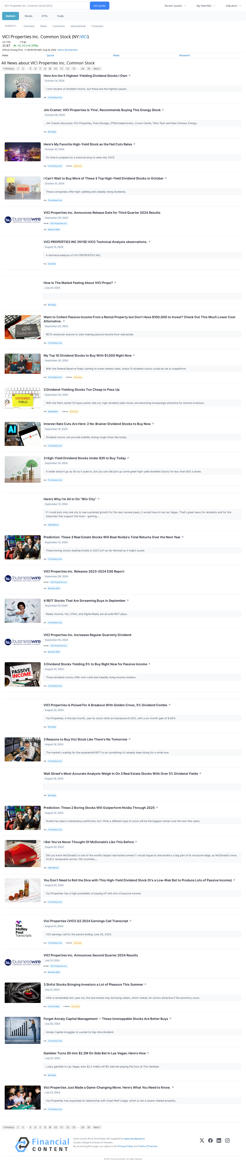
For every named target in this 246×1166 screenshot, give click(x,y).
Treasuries (97, 26)
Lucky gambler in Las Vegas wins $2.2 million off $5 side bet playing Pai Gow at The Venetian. (103, 1066)
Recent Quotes (173, 5)
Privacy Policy (125, 1146)
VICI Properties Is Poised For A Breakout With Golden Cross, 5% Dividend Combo (107, 705)
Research (184, 55)
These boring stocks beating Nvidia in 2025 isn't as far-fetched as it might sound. (96, 550)
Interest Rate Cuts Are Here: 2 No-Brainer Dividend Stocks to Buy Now (99, 424)
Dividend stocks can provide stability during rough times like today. (87, 437)
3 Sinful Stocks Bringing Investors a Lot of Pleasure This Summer (95, 984)
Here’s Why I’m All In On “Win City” (72, 499)
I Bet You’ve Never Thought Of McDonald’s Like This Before (90, 842)
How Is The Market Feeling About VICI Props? (80, 283)
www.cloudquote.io (134, 1138)
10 (55, 68)
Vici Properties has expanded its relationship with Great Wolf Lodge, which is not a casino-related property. (111, 1100)
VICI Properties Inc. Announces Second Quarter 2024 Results (91, 955)
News (43, 26)
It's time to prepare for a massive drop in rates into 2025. (81, 157)
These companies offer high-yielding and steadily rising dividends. (86, 191)
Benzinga (52, 132)
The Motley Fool (55, 97)
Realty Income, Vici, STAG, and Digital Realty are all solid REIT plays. (87, 613)
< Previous (8, 68)
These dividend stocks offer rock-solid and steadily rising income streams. (91, 677)
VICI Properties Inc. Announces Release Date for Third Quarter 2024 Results (102, 212)
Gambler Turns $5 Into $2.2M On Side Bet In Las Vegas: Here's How (96, 1053)
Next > (97, 68)
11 (61, 68)
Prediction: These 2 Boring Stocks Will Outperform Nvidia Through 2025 (101, 808)
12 (67, 68)
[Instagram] (227, 1144)
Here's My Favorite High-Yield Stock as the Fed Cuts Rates (90, 144)
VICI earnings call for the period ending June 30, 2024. (79, 934)
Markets (10, 16)
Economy (78, 166)
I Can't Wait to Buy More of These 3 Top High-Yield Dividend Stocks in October (105, 178)
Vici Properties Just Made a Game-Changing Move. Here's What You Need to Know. (109, 1087)
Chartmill (51, 264)
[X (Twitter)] (202, 1144)
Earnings (77, 943)
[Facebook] (210, 1144)
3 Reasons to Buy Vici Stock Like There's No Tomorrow (87, 739)
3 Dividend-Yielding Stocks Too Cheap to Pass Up (82, 389)
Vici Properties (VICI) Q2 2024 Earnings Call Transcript (88, 921)
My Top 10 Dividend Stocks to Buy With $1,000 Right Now (89, 355)
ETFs (45, 16)
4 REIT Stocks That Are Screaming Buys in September (86, 600)
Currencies (59, 26)
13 (74, 68)
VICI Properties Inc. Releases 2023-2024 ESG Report (84, 571)
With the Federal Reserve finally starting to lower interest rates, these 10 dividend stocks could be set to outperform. (116, 368)
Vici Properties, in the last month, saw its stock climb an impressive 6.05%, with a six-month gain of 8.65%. (111, 718)
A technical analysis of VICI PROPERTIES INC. (74, 255)
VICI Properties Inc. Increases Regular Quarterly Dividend (87, 635)
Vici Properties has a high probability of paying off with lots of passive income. (94, 893)
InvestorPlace (53, 1006)
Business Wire (54, 230)
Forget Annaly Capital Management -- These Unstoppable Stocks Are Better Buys (108, 1019)
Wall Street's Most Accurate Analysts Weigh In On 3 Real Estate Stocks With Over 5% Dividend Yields (123, 773)
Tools (60, 16)
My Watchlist (203, 5)
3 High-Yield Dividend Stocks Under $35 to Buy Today (86, 458)
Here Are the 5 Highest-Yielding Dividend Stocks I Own (87, 76)
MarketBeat (53, 412)
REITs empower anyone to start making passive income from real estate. (90, 334)
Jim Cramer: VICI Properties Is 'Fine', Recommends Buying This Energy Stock (104, 110)
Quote (50, 55)
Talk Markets (53, 525)
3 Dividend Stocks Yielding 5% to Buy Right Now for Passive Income (97, 664)
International (78, 26)
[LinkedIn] (219, 1144)
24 (82, 68)
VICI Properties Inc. (58, 223)
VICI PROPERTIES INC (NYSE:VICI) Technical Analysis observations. (97, 242)
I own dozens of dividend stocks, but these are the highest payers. (87, 88)
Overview (29, 26)
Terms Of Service (147, 1146)
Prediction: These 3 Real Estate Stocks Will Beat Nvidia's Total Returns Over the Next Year (114, 537)
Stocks (28, 16)
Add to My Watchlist (67, 49)
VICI (84, 37)
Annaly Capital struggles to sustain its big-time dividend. (80, 1032)
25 (89, 68)
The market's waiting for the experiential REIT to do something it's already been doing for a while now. (108, 752)
